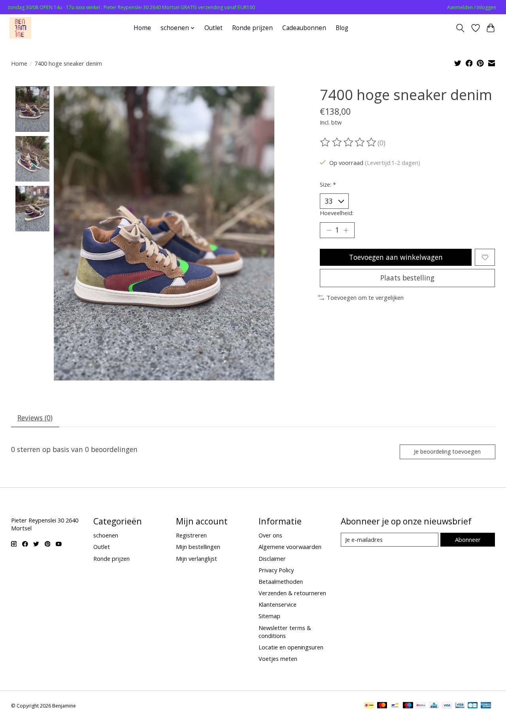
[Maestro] (408, 706)
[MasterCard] (382, 706)
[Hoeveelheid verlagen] (328, 230)
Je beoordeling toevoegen (447, 451)
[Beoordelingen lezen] (349, 142)
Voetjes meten (278, 658)
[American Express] (486, 706)
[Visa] (447, 706)
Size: (328, 184)
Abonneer (468, 539)
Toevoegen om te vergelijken (365, 297)
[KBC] (434, 706)
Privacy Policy (276, 570)
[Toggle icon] (460, 28)
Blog (342, 28)
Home (142, 28)
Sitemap (269, 616)
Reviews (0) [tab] (35, 417)
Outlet (213, 28)
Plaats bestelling (407, 277)
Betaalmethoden (281, 581)
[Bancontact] (395, 706)
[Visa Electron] (460, 706)
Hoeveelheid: (336, 213)
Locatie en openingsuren (291, 647)
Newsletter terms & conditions (285, 632)
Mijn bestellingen (198, 547)
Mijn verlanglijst (196, 558)
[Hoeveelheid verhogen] (345, 230)
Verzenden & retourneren (292, 593)
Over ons (270, 535)
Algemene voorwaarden (290, 547)
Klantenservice (277, 604)
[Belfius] (421, 706)
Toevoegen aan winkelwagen (396, 257)
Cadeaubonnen (304, 28)
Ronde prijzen (252, 28)
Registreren (191, 535)
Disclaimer (272, 558)
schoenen (105, 535)
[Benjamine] (20, 28)
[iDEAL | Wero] (369, 706)
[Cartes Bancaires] (473, 706)
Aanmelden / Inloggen (471, 7)
